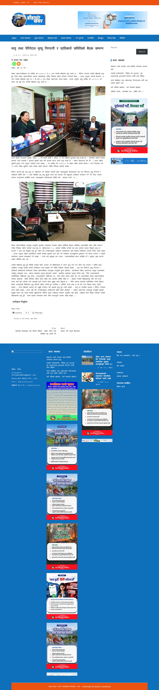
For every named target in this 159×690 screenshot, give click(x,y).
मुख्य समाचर (38, 38)
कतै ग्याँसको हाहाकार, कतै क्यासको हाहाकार (125, 87)
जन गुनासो (79, 38)
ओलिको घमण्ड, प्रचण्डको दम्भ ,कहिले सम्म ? (127, 91)
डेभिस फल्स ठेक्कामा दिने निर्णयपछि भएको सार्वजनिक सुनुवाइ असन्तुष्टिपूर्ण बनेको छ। (104, 360)
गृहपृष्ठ (14, 38)
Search (114, 47)
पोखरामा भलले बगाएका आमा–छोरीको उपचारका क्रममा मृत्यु (59, 358)
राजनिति (90, 38)
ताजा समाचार (25, 38)
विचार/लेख (112, 38)
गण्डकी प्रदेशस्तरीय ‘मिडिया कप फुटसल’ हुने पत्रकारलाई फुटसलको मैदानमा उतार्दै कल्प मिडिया (61, 365)
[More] (19, 64)
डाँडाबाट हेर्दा (52, 38)
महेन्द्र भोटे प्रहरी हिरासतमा (71, 329)
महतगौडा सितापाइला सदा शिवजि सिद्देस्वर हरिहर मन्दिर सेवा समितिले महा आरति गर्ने (35, 331)
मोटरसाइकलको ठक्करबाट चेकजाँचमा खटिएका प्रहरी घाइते (103, 375)
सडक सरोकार (66, 38)
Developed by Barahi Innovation (97, 686)
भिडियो (122, 38)
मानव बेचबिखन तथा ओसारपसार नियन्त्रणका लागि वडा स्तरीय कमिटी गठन (61, 372)
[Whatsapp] (14, 64)
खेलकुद (100, 38)
